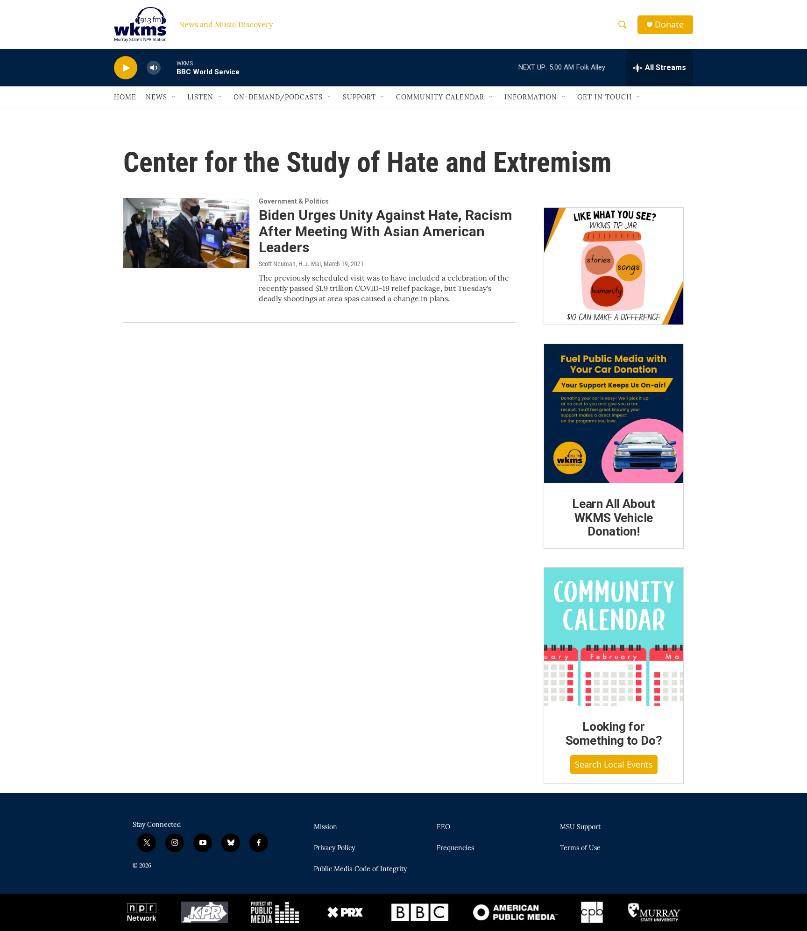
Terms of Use (580, 848)
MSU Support (580, 827)
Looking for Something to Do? (614, 733)
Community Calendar (440, 97)
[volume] (154, 67)
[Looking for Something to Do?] (613, 637)
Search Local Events (614, 764)
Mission (325, 827)
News (156, 97)
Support (359, 97)
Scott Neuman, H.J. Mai (290, 264)
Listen (200, 97)
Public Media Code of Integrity (360, 869)
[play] (125, 68)
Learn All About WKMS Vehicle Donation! (613, 518)
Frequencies (455, 848)
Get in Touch (604, 97)
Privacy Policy (334, 848)
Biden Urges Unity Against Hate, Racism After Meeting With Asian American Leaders (385, 231)
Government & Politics (294, 201)
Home (125, 97)
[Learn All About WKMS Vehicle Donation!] (613, 413)
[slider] (168, 67)
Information (530, 97)
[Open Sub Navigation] (174, 97)
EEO (443, 827)
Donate (669, 24)
